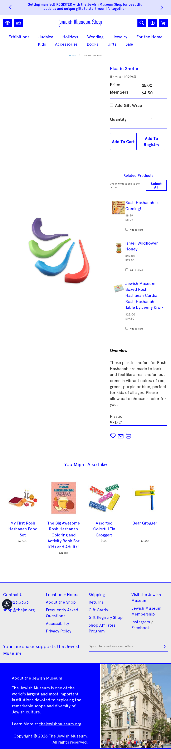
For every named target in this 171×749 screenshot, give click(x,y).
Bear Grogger (144, 523)
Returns (96, 602)
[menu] (85, 40)
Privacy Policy (58, 631)
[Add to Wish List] (113, 436)
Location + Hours (62, 594)
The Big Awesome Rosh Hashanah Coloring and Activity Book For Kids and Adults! (63, 535)
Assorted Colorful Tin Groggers (104, 529)
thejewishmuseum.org (60, 724)
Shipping (97, 594)
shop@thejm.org (19, 610)
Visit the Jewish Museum (146, 597)
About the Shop (61, 602)
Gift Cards (98, 610)
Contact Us (13, 594)
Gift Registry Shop (106, 617)
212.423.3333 (16, 602)
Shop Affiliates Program (102, 628)
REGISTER (64, 4)
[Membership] (18, 23)
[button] (152, 23)
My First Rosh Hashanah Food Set (23, 529)
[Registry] (7, 23)
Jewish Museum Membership (146, 611)
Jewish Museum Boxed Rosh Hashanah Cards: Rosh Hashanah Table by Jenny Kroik (144, 295)
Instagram (140, 622)
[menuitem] (19, 36)
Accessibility (57, 623)
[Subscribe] (165, 646)
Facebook (140, 627)
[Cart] (163, 23)
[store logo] (80, 23)
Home (72, 55)
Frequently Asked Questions (62, 613)
